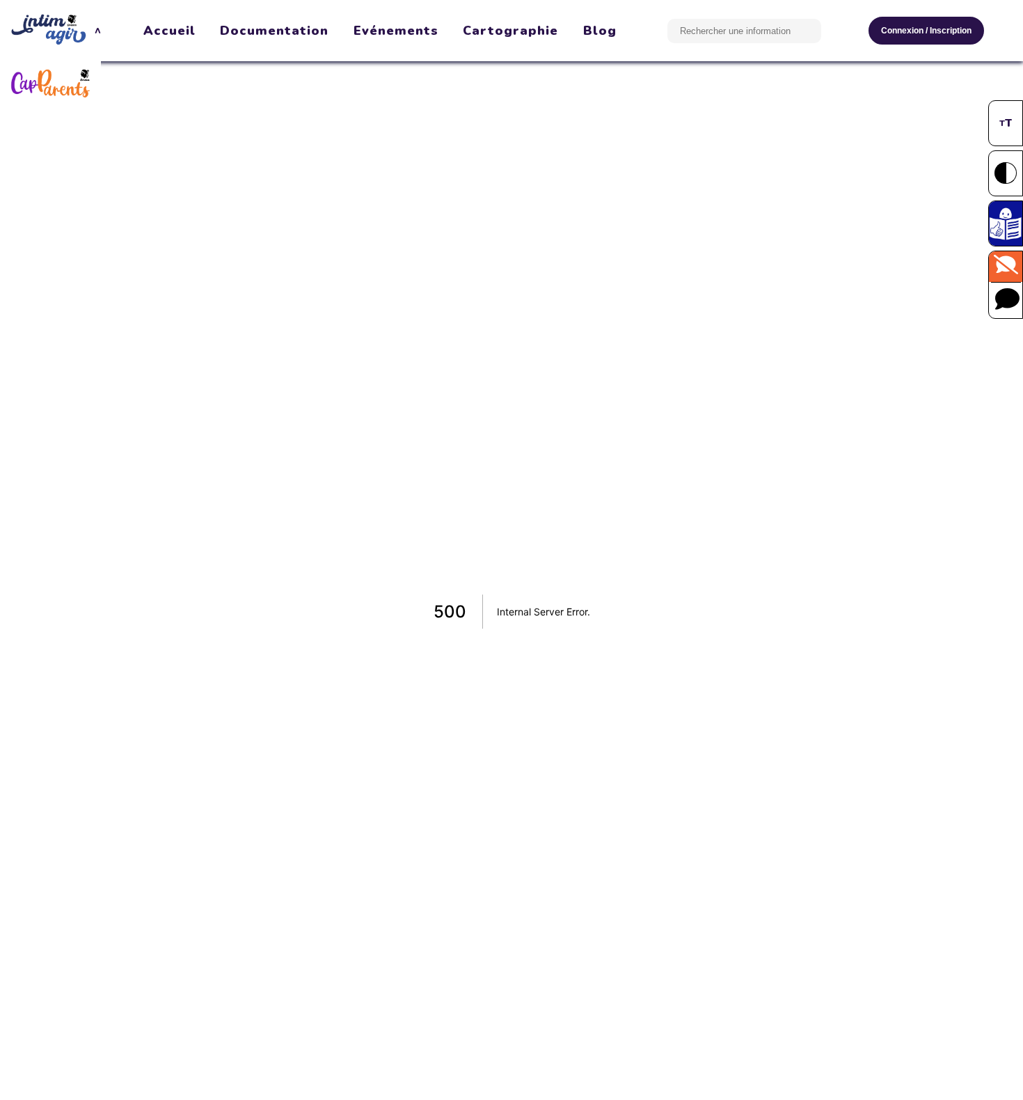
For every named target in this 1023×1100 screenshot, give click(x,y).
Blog (600, 30)
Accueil (169, 30)
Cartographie (510, 30)
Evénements (396, 30)
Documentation (274, 30)
